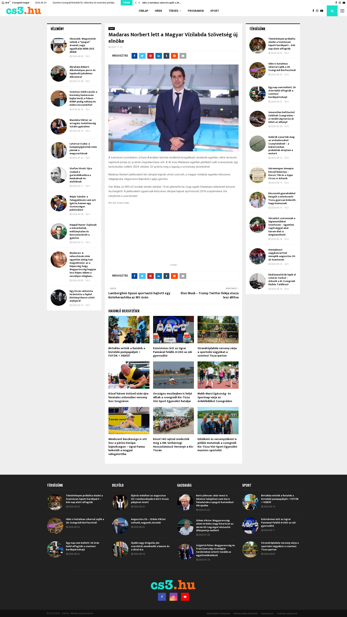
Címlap (143, 10)
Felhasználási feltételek (246, 613)
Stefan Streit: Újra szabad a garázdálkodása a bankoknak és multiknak (81, 175)
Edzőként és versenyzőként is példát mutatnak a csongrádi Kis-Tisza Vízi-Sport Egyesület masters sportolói (217, 445)
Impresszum (267, 613)
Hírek (158, 10)
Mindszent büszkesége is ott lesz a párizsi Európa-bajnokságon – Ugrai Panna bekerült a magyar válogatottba (127, 447)
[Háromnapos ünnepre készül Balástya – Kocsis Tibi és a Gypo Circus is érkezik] (257, 175)
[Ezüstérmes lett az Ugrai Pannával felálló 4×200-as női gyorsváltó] (250, 526)
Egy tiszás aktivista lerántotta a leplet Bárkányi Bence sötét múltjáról (82, 296)
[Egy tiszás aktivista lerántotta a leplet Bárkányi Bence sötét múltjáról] (59, 298)
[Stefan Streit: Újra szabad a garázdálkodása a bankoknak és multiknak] (59, 175)
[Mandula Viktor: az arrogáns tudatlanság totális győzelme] (59, 126)
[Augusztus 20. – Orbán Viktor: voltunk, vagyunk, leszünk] (120, 526)
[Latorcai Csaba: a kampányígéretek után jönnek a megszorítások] (59, 150)
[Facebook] (314, 11)
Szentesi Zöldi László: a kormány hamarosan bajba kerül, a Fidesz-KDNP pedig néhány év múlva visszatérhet (83, 98)
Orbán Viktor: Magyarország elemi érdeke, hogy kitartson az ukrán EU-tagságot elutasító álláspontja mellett (215, 525)
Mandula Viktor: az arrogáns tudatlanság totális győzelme (83, 123)
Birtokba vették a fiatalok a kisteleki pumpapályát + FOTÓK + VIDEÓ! (126, 352)
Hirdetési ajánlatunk (287, 613)
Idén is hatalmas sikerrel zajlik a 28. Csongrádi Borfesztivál (282, 67)
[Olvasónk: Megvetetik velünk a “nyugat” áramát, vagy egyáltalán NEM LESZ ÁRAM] (59, 45)
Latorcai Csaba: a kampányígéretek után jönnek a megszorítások (83, 149)
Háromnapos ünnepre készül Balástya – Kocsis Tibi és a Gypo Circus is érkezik (281, 173)
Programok (196, 10)
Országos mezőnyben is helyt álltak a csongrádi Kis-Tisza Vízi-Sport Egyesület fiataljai (172, 397)
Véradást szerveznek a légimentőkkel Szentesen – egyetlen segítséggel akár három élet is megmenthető (281, 226)
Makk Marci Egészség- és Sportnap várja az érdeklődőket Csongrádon (215, 397)
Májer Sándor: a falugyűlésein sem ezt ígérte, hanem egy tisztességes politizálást (83, 203)
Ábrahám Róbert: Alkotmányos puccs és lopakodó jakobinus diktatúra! (83, 72)
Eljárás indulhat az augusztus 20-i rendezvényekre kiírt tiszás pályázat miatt (150, 498)
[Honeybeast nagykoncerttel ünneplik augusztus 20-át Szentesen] (257, 256)
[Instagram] (318, 11)
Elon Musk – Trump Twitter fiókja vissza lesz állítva (210, 295)
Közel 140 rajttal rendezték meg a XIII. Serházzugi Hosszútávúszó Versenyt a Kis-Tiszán (173, 445)
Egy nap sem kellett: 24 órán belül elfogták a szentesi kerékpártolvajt (282, 92)
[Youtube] (322, 11)
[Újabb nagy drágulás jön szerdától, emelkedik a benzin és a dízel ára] (120, 549)
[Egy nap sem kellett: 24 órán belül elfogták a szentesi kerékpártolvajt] (257, 94)
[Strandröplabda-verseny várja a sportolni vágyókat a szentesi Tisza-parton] (250, 549)
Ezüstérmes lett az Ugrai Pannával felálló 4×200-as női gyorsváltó (172, 352)
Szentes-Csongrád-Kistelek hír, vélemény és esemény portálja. (84, 2)
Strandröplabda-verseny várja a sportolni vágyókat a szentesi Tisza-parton (217, 352)
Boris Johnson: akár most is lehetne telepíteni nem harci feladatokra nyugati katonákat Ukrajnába (215, 500)
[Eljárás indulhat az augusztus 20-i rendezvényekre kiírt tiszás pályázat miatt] (120, 502)
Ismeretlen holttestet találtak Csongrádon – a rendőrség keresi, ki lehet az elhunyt (281, 117)
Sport (214, 10)
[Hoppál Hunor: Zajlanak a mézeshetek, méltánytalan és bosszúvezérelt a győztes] (59, 231)
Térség (173, 10)
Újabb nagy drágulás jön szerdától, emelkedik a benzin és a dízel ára (150, 546)
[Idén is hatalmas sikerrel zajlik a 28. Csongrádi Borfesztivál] (257, 70)
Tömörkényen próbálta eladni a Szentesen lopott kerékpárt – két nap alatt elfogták (281, 44)
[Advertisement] (173, 239)
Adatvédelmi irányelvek (218, 613)
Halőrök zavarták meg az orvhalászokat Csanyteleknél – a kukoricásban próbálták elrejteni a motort (281, 145)
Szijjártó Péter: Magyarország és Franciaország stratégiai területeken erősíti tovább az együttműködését (215, 550)
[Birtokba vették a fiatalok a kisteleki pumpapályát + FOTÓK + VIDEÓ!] (250, 502)
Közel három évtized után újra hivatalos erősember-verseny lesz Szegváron (128, 397)
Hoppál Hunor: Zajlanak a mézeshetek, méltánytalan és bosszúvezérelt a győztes (83, 231)
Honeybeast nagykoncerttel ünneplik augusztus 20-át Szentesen (282, 255)
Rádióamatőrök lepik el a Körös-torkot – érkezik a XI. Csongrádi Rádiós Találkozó (282, 280)
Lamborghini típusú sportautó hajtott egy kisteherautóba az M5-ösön (139, 295)
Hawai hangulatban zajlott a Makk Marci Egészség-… (169, 3)
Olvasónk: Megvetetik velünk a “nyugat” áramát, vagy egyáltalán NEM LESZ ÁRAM (83, 45)
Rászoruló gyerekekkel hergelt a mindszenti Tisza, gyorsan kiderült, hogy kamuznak (282, 198)
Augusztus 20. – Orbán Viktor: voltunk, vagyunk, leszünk (148, 521)
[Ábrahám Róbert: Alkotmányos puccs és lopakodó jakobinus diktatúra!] (59, 73)
